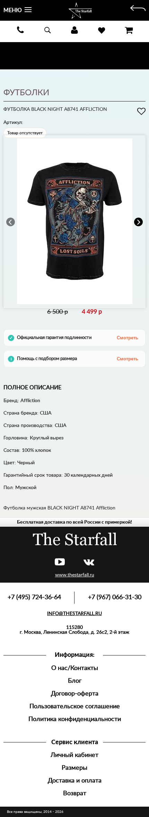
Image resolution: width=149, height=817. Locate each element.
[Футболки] (138, 10)
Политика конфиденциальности (74, 719)
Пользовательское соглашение (74, 706)
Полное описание (32, 387)
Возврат (74, 793)
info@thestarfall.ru (74, 613)
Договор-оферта (74, 694)
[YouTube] (60, 562)
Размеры (74, 768)
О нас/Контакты (74, 668)
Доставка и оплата (75, 781)
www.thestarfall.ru (74, 575)
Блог (74, 681)
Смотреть (127, 337)
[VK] (89, 562)
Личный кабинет (74, 755)
